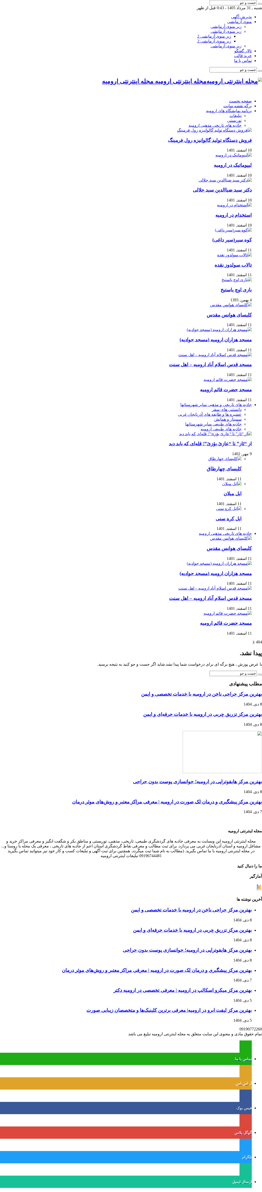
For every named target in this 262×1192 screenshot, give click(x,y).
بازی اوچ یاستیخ (236, 289)
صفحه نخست (240, 101)
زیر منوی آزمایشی (226, 26)
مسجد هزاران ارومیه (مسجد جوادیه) (216, 339)
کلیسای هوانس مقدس (229, 314)
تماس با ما (243, 60)
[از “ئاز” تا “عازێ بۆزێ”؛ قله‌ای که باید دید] (215, 434)
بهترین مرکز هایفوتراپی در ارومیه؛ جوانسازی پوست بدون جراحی (197, 781)
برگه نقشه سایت (237, 106)
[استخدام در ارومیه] (234, 205)
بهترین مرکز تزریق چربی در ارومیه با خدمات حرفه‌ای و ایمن (202, 714)
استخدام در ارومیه (233, 215)
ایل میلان (233, 493)
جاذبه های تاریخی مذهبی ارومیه (215, 125)
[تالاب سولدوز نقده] (234, 255)
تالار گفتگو (243, 51)
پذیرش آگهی (241, 17)
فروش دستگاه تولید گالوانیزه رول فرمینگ (210, 140)
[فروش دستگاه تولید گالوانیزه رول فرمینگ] (214, 130)
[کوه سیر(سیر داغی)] (233, 230)
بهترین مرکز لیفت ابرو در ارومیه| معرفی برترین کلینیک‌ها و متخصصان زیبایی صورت (169, 1010)
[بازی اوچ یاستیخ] (237, 280)
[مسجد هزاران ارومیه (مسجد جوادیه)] (219, 329)
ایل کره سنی (229, 518)
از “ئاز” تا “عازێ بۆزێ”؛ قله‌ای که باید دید (210, 443)
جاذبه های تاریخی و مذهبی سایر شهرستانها (216, 404)
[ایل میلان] (232, 484)
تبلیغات (236, 115)
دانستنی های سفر (227, 409)
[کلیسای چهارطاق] (225, 458)
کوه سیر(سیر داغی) (232, 239)
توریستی (234, 120)
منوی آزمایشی (239, 21)
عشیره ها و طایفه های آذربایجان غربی (210, 414)
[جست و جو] (260, 4)
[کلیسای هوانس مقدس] (231, 305)
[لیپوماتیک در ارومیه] (233, 155)
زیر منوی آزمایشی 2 (214, 36)
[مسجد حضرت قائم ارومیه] (228, 379)
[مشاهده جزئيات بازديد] (259, 889)
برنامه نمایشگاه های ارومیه (229, 111)
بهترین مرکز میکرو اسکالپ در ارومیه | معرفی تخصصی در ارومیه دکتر (183, 990)
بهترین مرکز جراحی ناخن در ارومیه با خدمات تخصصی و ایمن (201, 694)
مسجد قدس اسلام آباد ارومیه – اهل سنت (210, 364)
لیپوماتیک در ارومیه (233, 165)
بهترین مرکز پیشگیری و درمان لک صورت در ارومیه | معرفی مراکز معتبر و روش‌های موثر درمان (167, 801)
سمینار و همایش (228, 419)
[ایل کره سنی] (229, 508)
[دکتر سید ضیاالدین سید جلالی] (225, 180)
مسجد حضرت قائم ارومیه (226, 389)
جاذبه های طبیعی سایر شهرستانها (213, 424)
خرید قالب (243, 56)
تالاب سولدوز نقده (233, 265)
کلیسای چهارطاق (224, 468)
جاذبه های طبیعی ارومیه (221, 429)
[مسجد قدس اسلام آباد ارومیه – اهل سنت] (215, 355)
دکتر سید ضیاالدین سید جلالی (222, 190)
